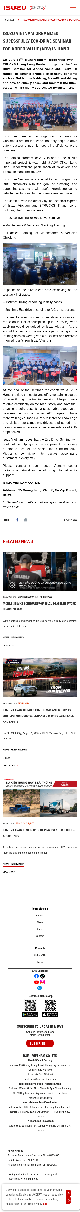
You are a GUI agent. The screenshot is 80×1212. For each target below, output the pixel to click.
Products (40, 948)
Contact (40, 935)
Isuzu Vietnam (40, 908)
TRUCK (19, 823)
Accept (69, 1193)
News (6, 637)
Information (17, 637)
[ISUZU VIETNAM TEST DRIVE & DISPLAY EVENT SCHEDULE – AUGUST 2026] (40, 798)
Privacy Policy (15, 1150)
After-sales (46, 596)
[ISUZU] (37, 7)
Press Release (19, 749)
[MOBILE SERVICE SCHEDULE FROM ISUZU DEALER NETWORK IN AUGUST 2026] (40, 571)
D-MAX (6, 757)
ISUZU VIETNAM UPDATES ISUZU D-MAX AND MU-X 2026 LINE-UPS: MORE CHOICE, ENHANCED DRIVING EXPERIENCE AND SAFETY (38, 715)
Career (40, 928)
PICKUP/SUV (23, 703)
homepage (9, 19)
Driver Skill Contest (28, 596)
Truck (40, 961)
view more (9, 645)
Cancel (69, 1200)
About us (40, 915)
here (45, 1204)
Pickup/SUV (40, 955)
